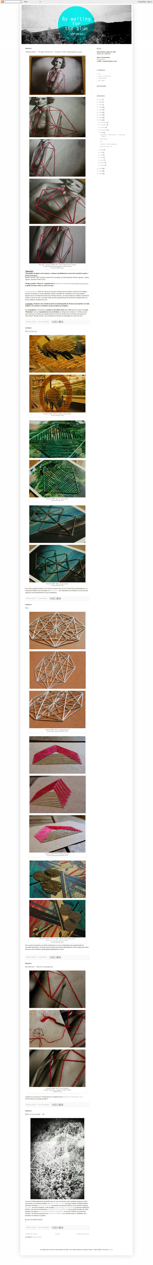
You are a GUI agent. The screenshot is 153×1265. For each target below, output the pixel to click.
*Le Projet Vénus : (31, 291)
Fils (27, 608)
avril (101, 157)
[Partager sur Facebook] (60, 322)
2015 (100, 115)
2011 (100, 171)
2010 (100, 173)
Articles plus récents (32, 1234)
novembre (103, 125)
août (101, 132)
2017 (100, 109)
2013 (100, 120)
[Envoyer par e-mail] (53, 322)
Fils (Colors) (31, 331)
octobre (102, 127)
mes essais (53, 590)
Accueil (57, 1234)
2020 (100, 102)
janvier (102, 165)
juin (101, 152)
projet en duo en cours (56, 1203)
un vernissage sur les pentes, (64, 1207)
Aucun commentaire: (44, 321)
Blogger (111, 1249)
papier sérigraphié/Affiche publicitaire (58, 940)
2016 (100, 112)
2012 (100, 168)
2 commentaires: (42, 957)
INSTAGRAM (101, 59)
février (102, 162)
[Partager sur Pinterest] (62, 322)
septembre (103, 130)
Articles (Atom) (37, 1237)
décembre (103, 122)
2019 (100, 104)
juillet (102, 150)
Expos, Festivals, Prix (104, 76)
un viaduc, (28, 1207)
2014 (100, 117)
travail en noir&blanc (55, 1213)
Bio (99, 74)
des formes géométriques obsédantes (51, 1211)
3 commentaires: (42, 598)
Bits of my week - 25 (34, 1114)
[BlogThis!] (55, 322)
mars (102, 160)
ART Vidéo (101, 80)
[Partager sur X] (57, 322)
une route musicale (44, 1205)
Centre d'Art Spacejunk (63, 283)
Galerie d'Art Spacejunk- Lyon (73, 1097)
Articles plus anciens (83, 1234)
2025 (100, 99)
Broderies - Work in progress (39, 967)
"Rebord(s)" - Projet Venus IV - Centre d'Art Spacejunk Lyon (53, 52)
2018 (100, 107)
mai (101, 155)
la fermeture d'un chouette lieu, (58, 1209)
